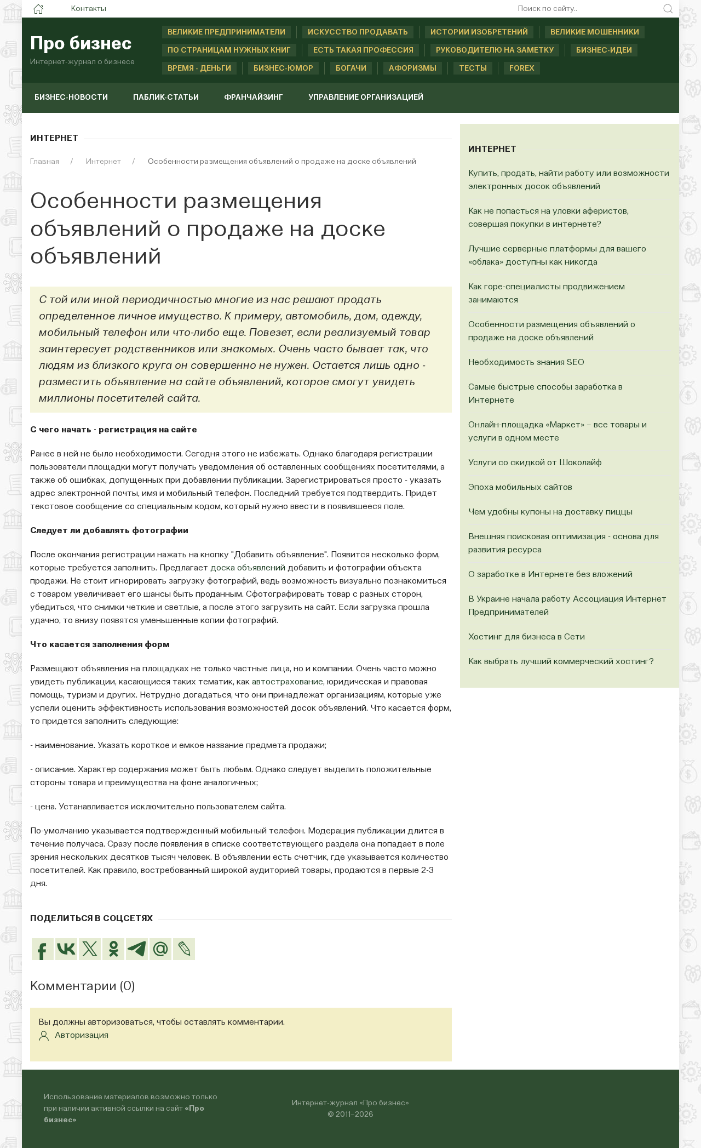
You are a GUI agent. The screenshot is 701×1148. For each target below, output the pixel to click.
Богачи (351, 68)
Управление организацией (365, 97)
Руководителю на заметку (495, 50)
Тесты (473, 68)
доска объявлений (247, 568)
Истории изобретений (479, 32)
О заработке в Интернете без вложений (550, 574)
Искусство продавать (358, 32)
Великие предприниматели (226, 32)
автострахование (287, 682)
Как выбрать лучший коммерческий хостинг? (561, 662)
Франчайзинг (253, 97)
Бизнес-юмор (283, 68)
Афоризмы (412, 68)
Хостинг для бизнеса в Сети (526, 637)
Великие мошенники (594, 32)
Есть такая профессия (363, 50)
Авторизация (81, 1035)
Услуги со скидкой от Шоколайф (535, 463)
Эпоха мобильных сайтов (520, 487)
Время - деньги (199, 68)
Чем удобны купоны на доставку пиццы (550, 512)
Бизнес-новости (71, 97)
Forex (522, 68)
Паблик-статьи (166, 97)
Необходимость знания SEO (526, 362)
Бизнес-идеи (604, 50)
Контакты (88, 9)
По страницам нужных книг (229, 50)
